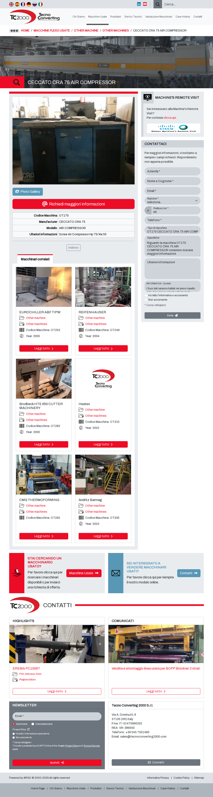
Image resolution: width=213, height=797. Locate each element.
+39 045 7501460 (137, 732)
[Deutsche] (29, 4)
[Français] (23, 4)
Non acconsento (157, 299)
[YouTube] (145, 4)
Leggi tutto (43, 348)
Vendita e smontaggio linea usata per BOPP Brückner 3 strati (156, 668)
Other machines (36, 324)
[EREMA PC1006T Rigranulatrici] (57, 644)
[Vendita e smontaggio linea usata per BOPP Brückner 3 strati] (156, 644)
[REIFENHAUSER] (103, 287)
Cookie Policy (181, 777)
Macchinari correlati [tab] (35, 259)
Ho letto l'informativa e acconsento (168, 295)
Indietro (73, 247)
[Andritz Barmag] (103, 475)
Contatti (197, 16)
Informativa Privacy (158, 777)
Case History (183, 16)
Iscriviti (55, 762)
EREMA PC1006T (26, 668)
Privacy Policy (19, 729)
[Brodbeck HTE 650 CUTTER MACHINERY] (44, 379)
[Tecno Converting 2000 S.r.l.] (36, 16)
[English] (11, 4)
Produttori (115, 16)
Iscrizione (21, 724)
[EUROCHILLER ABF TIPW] (44, 287)
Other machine (36, 318)
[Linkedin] (139, 4)
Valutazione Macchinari (158, 16)
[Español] (17, 4)
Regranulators (27, 679)
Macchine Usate (97, 16)
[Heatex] (103, 379)
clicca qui (169, 117)
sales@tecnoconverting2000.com (143, 736)
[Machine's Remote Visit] (174, 128)
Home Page (38, 788)
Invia (170, 315)
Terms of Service (91, 746)
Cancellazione (43, 724)
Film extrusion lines (30, 673)
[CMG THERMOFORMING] (44, 475)
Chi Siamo (79, 16)
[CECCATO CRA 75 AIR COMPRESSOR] (73, 140)
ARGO (27, 777)
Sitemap (199, 777)
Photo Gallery (30, 191)
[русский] (34, 4)
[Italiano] (40, 4)
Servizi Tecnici (133, 16)
